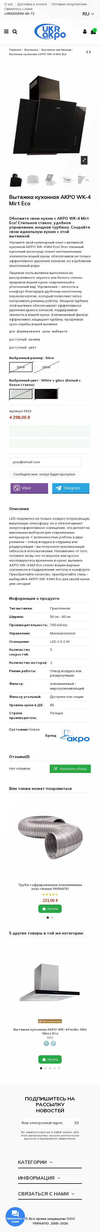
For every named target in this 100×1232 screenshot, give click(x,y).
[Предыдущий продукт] (87, 52)
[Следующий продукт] (90, 52)
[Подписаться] (77, 1123)
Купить (53, 431)
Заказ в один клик (50, 443)
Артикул (16, 411)
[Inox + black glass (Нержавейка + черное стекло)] (46, 1043)
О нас (9, 4)
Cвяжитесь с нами (18, 9)
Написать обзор (73, 769)
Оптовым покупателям (69, 4)
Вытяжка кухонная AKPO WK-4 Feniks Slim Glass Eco (50, 1031)
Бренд (50, 735)
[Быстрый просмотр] (50, 878)
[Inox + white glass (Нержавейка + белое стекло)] (53, 1043)
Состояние (18, 729)
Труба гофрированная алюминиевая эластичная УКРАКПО (50, 887)
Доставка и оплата (33, 4)
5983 (50, 1037)
